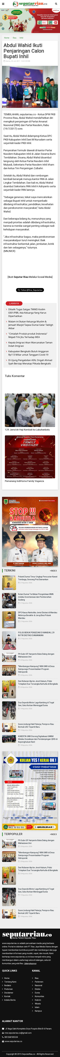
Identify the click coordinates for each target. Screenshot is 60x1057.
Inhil (21, 37)
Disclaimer (8, 992)
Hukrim (38, 1000)
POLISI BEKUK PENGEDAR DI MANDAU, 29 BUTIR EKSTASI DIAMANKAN (36, 634)
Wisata (38, 1003)
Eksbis (37, 989)
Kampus (38, 1011)
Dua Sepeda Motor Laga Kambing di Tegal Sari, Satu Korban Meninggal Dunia (36, 704)
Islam (37, 1007)
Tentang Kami (10, 981)
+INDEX (53, 570)
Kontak (7, 996)
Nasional (38, 985)
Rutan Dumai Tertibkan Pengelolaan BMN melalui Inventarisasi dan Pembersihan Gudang (35, 597)
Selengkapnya (30, 963)
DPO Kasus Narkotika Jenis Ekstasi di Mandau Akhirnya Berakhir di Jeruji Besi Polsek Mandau (37, 615)
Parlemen (39, 981)
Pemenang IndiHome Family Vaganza (24, 481)
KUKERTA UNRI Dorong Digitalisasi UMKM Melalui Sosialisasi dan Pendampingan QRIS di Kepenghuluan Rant (37, 739)
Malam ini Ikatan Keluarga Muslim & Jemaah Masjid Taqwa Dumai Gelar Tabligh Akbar (30, 325)
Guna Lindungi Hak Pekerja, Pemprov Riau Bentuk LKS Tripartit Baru (36, 725)
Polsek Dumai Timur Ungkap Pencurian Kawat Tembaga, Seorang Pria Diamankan (37, 578)
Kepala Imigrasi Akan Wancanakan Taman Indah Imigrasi (30, 344)
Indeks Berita (9, 1000)
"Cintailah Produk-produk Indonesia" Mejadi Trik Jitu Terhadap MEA (27, 335)
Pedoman (8, 989)
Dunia (37, 992)
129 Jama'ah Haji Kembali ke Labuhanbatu (27, 429)
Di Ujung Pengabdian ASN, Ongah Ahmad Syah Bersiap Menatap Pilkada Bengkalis (30, 362)
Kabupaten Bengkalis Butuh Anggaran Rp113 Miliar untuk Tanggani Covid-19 (28, 353)
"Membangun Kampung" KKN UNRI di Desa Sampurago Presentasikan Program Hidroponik (36, 669)
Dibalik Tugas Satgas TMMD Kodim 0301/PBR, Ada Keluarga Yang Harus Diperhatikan (27, 313)
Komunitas (39, 996)
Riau (14, 37)
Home (6, 37)
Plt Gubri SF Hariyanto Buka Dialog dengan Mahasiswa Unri (36, 655)
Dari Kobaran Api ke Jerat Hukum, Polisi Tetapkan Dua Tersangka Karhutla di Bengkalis (38, 682)
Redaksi (7, 985)
